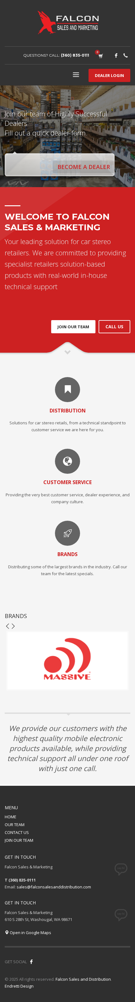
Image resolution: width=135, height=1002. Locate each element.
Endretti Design (19, 986)
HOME (10, 817)
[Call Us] (125, 55)
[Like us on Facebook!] (31, 961)
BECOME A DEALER (83, 167)
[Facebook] (116, 55)
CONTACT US (17, 832)
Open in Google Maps (30, 932)
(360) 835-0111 (75, 55)
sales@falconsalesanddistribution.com (54, 887)
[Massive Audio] (67, 661)
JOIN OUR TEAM (19, 840)
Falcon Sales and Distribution (83, 979)
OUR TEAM (14, 824)
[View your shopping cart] (100, 55)
